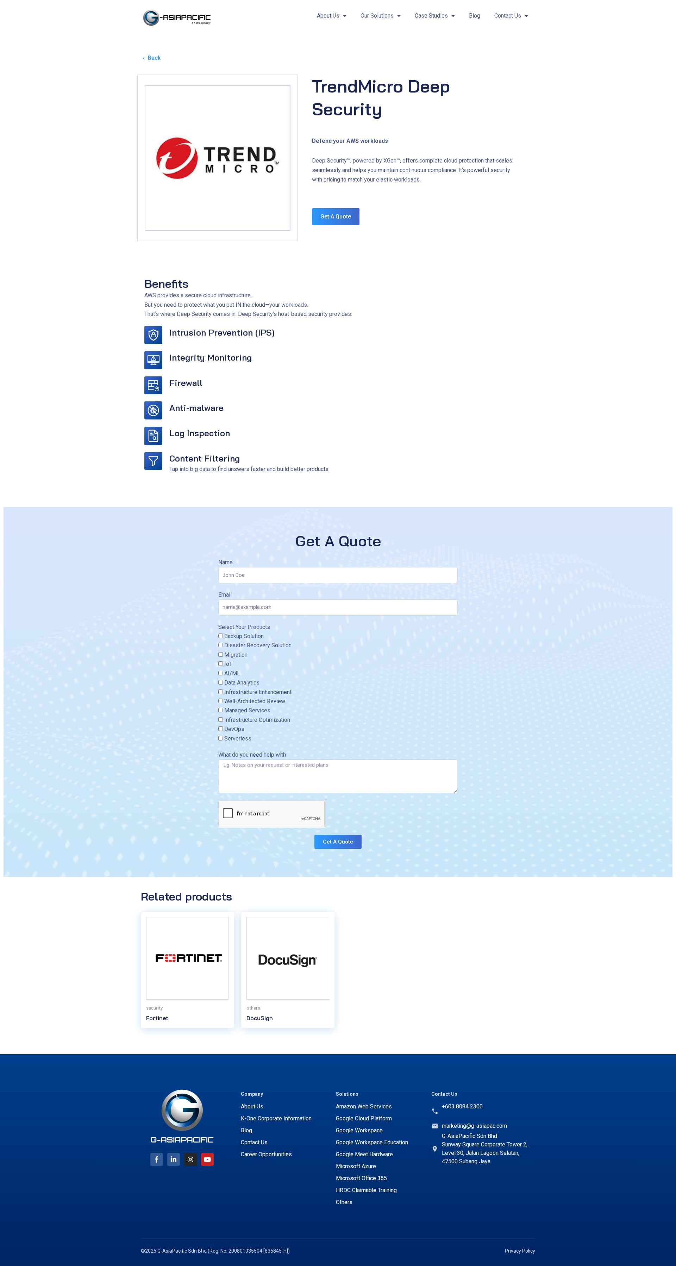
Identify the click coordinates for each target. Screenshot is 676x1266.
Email (225, 594)
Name (225, 562)
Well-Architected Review (254, 701)
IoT (228, 664)
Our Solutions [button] (377, 15)
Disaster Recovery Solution (258, 645)
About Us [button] (328, 15)
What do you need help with (252, 754)
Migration (236, 654)
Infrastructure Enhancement (258, 692)
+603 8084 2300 (462, 1106)
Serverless (237, 738)
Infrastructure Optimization (257, 720)
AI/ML (232, 673)
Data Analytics (241, 682)
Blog (474, 15)
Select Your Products (244, 627)
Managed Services (247, 710)
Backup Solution (244, 636)
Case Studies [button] (431, 15)
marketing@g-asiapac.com (474, 1125)
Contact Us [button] (507, 15)
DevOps (234, 729)
